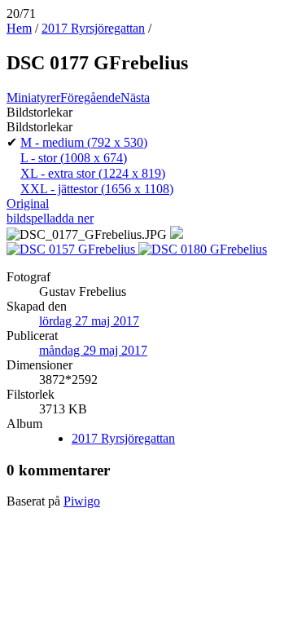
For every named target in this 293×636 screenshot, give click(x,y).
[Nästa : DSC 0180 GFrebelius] (202, 249)
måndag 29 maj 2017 (93, 350)
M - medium (83, 142)
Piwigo (81, 501)
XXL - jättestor (96, 189)
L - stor (73, 158)
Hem (19, 28)
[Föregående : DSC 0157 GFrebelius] (72, 249)
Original (28, 203)
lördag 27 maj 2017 (89, 321)
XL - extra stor (92, 173)
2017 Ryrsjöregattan (93, 28)
